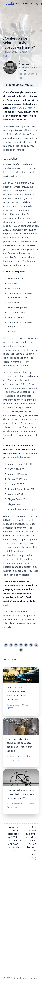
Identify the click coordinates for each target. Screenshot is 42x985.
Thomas (24, 64)
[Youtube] (21, 78)
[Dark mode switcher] (37, 3)
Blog (18, 3)
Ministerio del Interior (23, 107)
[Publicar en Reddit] (16, 645)
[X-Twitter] (37, 74)
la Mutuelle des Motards (20, 457)
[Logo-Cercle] (21, 74)
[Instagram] (29, 74)
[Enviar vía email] (31, 645)
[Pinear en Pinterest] (21, 645)
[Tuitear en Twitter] (11, 645)
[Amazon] (25, 74)
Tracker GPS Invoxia (13, 547)
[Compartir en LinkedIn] (6, 645)
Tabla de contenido (21, 85)
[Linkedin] (33, 74)
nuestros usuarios (12, 615)
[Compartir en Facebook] (26, 645)
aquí (5, 604)
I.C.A (35, 531)
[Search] (32, 3)
